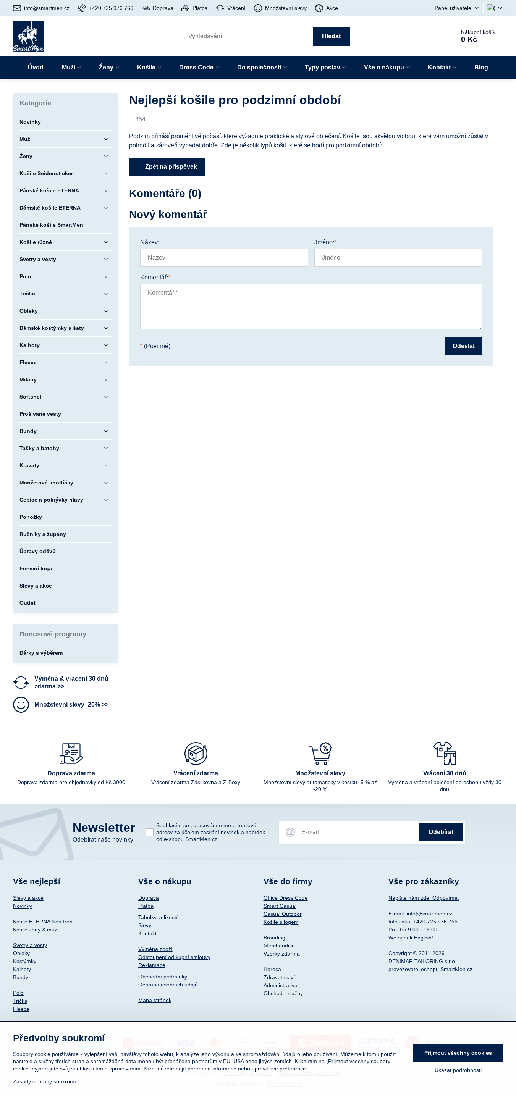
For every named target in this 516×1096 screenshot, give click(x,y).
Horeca (272, 969)
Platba (146, 906)
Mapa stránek (154, 1000)
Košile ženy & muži (35, 930)
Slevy (144, 925)
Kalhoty (22, 969)
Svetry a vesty (30, 945)
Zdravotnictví (279, 977)
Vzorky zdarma (282, 954)
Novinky (22, 906)
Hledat (331, 36)
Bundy (20, 977)
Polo (18, 993)
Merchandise (279, 946)
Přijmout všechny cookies (458, 1053)
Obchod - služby (283, 993)
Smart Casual (280, 906)
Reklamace (151, 965)
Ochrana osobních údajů (168, 984)
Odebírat (441, 832)
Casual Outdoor (283, 914)
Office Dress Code (286, 898)
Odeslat (464, 346)
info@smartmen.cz (429, 913)
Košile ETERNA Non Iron (43, 921)
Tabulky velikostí (158, 917)
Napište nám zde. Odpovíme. (423, 898)
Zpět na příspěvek (170, 166)
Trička (20, 1001)
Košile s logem (281, 922)
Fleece (21, 1009)
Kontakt (147, 933)
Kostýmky (24, 961)
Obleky (21, 953)
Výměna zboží (155, 949)
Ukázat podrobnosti (458, 1070)
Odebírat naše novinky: (104, 839)
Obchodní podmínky (162, 976)
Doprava (148, 898)
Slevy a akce (28, 898)
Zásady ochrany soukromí (44, 1081)
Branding (274, 938)
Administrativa (281, 985)
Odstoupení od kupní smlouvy (174, 957)
